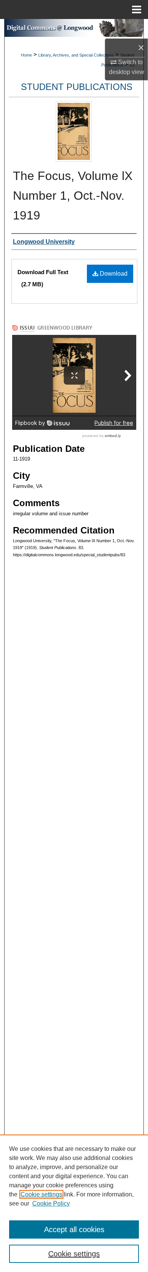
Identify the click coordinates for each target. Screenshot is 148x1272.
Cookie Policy (51, 1203)
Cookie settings (41, 1194)
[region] (74, 1203)
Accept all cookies (74, 1229)
